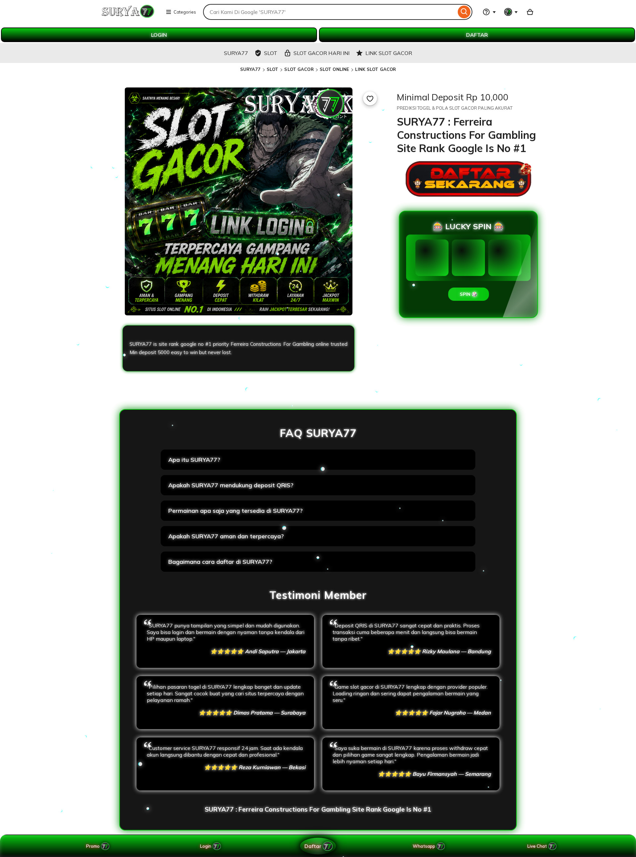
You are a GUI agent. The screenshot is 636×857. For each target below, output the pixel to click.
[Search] (464, 12)
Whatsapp (425, 846)
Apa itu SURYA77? (194, 459)
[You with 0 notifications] (511, 12)
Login (205, 846)
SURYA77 (250, 69)
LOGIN (159, 34)
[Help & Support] (489, 12)
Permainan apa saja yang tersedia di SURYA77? (235, 510)
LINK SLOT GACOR (375, 69)
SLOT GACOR (298, 69)
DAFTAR (477, 34)
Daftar (312, 846)
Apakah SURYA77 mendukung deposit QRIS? (230, 485)
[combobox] (329, 12)
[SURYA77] (128, 16)
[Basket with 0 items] (530, 12)
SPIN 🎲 (468, 294)
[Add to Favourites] (370, 98)
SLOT (273, 69)
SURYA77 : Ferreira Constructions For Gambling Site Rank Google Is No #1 (318, 809)
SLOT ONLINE (334, 69)
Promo (93, 846)
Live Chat (537, 846)
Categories (185, 12)
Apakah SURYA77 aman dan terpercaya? (226, 536)
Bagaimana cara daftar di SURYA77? (220, 561)
